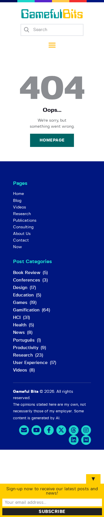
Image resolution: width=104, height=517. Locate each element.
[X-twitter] (61, 430)
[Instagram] (86, 430)
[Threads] (74, 430)
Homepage (52, 140)
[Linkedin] (74, 440)
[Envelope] (24, 430)
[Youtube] (36, 430)
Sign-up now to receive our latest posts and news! (52, 491)
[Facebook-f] (49, 430)
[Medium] (86, 440)
